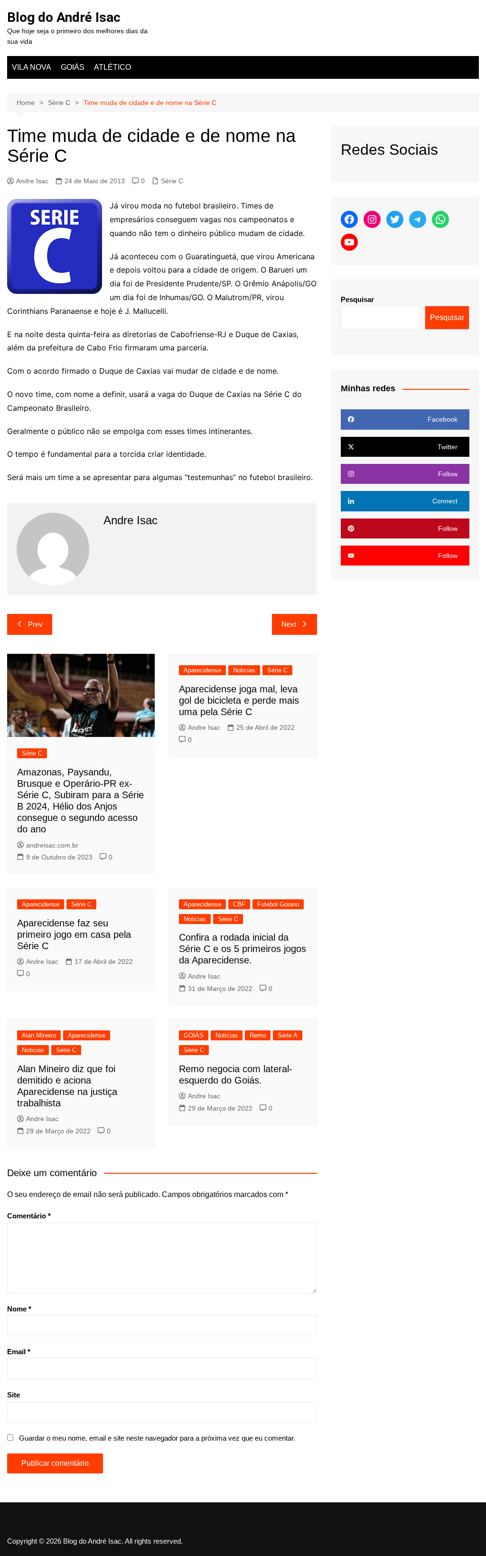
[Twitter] (394, 219)
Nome (19, 1309)
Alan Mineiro (39, 1035)
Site (13, 1395)
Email (18, 1352)
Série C (172, 181)
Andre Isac (32, 181)
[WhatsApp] (440, 219)
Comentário (29, 1216)
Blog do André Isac (64, 17)
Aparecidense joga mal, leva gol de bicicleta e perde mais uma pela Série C (239, 700)
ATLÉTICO (112, 67)
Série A (288, 1035)
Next (288, 624)
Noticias (244, 670)
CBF (239, 904)
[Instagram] (372, 219)
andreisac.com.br (52, 845)
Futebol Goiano (278, 904)
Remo (258, 1035)
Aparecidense (202, 670)
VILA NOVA (31, 67)
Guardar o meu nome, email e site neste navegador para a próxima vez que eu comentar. (157, 1438)
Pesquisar (357, 299)
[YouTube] (349, 242)
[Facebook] (349, 219)
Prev (35, 624)
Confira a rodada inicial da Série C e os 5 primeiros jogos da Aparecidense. (242, 948)
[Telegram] (417, 219)
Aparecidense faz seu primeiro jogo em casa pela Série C (74, 934)
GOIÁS (72, 67)
